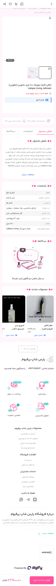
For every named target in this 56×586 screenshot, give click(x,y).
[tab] (45, 132)
